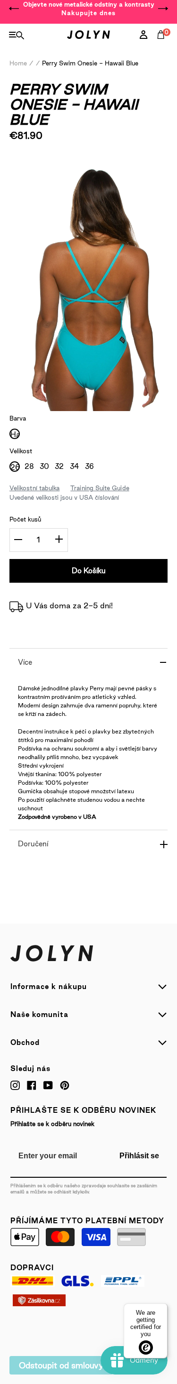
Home (18, 63)
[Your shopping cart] (162, 45)
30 (44, 466)
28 (29, 466)
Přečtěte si (41, 162)
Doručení (33, 844)
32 (59, 466)
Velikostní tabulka (34, 488)
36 (89, 466)
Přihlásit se (139, 1156)
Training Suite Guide (99, 488)
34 (74, 466)
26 (14, 467)
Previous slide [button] (14, 8)
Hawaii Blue (14, 435)
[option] (88, 8)
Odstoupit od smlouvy (61, 1365)
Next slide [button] (163, 8)
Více (25, 662)
